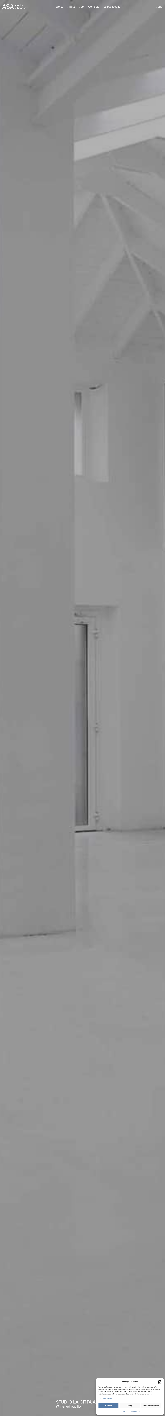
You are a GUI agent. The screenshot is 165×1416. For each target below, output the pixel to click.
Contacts (93, 6)
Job (81, 6)
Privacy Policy (135, 1411)
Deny (129, 1405)
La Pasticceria (112, 6)
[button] (160, 1381)
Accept (108, 1405)
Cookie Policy (124, 1411)
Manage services (106, 1398)
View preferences (151, 1405)
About (71, 6)
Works (59, 6)
